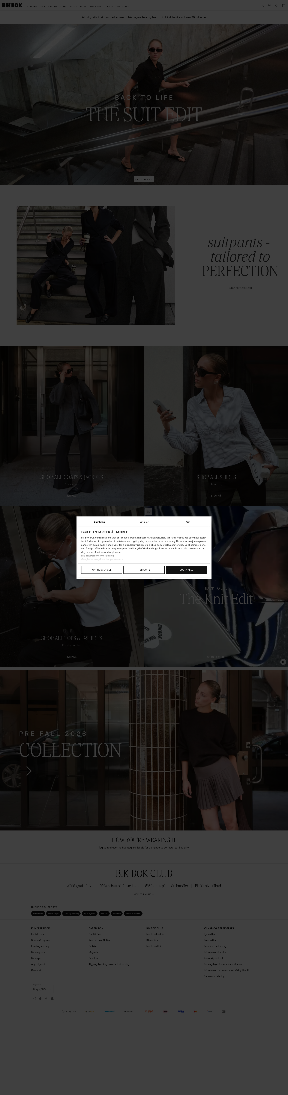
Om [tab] (188, 521)
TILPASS (142, 570)
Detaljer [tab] (144, 521)
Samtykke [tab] (99, 521)
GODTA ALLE (186, 570)
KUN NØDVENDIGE (102, 570)
